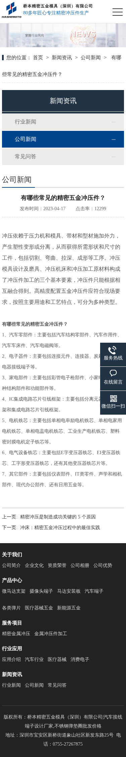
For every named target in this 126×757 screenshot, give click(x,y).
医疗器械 (57, 659)
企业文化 (34, 565)
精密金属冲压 (16, 633)
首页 (38, 57)
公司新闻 (91, 57)
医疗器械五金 (39, 607)
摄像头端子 (41, 591)
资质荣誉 (57, 565)
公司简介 (11, 565)
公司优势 (102, 565)
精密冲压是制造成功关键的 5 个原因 (58, 516)
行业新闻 (25, 121)
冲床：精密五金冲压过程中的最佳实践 (60, 527)
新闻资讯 (62, 57)
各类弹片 (11, 607)
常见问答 (25, 156)
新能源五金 (69, 607)
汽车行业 (34, 659)
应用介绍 (11, 659)
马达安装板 (69, 591)
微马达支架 (14, 591)
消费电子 (80, 659)
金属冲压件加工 (50, 633)
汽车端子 (94, 591)
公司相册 (80, 565)
